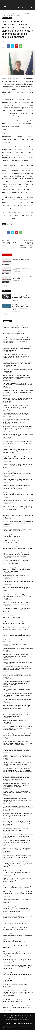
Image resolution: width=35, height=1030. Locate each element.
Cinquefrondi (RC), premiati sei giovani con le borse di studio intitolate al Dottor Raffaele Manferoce (17, 850)
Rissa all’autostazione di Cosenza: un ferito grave (18, 662)
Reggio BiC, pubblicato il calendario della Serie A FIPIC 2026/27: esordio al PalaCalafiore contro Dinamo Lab (18, 392)
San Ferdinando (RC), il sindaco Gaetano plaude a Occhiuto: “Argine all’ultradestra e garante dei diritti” (17, 466)
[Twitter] (12, 46)
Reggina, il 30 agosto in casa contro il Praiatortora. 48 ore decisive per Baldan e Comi (17, 973)
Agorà (7, 14)
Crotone (5, 1028)
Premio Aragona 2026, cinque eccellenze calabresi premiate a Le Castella (15, 829)
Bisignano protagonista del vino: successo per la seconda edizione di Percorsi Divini (18, 940)
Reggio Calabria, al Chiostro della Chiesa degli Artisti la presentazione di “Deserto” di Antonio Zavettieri (17, 458)
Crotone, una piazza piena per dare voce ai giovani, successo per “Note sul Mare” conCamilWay (16, 656)
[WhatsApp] (20, 46)
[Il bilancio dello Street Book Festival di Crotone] (6, 270)
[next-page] (5, 286)
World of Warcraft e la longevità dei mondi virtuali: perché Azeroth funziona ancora (16, 628)
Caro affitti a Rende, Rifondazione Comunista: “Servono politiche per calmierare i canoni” (17, 856)
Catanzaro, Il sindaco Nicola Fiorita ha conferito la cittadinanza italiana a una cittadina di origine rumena (18, 384)
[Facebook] (8, 46)
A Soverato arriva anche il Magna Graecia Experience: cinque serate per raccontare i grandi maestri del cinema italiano (16, 356)
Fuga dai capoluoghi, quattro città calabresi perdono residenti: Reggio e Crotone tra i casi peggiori (17, 842)
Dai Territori (9, 224)
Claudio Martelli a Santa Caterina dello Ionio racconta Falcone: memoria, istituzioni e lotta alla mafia (18, 589)
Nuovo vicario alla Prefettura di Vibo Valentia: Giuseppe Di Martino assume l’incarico (17, 763)
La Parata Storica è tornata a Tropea (14, 640)
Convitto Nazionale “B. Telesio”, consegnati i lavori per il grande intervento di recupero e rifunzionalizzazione (17, 348)
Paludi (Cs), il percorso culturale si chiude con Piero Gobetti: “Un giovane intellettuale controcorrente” (17, 880)
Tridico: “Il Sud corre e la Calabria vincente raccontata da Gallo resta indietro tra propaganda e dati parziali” (16, 407)
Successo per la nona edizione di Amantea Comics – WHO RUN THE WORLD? (16, 332)
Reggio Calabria (13, 1026)
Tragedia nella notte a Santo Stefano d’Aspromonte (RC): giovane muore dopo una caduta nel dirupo (17, 800)
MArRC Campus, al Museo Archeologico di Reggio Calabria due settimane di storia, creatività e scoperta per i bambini (16, 420)
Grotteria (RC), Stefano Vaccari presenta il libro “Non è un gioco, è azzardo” (17, 535)
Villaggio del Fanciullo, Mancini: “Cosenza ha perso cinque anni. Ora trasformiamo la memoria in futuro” (18, 901)
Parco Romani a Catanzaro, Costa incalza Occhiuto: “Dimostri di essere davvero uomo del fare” (18, 515)
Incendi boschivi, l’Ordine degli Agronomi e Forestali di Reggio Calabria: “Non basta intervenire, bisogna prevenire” (16, 487)
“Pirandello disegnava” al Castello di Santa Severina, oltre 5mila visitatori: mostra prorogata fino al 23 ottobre (18, 807)
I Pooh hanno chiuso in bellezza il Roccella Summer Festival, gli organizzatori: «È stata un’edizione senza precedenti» (16, 777)
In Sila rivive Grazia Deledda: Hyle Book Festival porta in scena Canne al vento (17, 529)
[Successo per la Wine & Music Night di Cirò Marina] (6, 279)
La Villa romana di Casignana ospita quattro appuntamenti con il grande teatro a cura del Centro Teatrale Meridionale (17, 668)
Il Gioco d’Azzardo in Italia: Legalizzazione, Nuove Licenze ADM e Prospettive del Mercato (17, 634)
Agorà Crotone (13, 14)
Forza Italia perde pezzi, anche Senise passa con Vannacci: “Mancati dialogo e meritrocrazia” (18, 922)
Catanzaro (21, 1026)
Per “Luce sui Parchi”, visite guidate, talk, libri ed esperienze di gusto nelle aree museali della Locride (18, 1007)
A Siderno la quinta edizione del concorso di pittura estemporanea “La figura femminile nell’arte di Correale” (16, 683)
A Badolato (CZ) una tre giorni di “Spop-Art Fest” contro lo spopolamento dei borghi (18, 916)
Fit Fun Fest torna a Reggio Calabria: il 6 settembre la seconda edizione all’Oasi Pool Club (16, 792)
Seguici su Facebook (27, 1023)
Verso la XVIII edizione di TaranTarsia (14, 644)
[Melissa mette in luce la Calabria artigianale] (6, 261)
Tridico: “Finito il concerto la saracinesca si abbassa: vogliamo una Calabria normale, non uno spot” (17, 756)
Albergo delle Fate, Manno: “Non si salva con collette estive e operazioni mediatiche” (17, 928)
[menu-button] (5, 7)
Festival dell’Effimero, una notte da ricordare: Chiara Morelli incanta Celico (17, 616)
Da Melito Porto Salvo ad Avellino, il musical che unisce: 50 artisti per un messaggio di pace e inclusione (18, 523)
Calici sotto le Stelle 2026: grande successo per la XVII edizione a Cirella (17, 541)
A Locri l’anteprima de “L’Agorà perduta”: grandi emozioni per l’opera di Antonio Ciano (17, 960)
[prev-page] (3, 286)
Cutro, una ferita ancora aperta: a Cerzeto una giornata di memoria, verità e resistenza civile (17, 749)
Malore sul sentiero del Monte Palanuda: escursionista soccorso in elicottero (15, 622)
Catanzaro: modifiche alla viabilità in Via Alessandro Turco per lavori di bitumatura (16, 326)
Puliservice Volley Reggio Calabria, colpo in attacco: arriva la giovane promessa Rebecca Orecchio (17, 675)
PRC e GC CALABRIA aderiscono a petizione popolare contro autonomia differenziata (16, 603)
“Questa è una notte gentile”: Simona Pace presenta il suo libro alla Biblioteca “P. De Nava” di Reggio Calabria (18, 953)
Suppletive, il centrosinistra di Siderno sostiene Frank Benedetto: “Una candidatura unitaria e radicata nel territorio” (17, 428)
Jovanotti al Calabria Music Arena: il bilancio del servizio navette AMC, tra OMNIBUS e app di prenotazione (17, 967)
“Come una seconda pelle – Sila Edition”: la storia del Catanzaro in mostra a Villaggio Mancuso (18, 694)
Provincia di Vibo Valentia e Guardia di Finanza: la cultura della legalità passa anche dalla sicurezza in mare (17, 451)
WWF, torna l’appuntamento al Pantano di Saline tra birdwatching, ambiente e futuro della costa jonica (18, 494)
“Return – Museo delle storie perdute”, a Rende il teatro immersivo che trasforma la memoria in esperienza (17, 893)
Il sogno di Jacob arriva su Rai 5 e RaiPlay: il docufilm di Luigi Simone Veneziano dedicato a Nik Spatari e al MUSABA (17, 562)
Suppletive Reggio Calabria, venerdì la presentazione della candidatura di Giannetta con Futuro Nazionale (17, 473)
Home (3, 14)
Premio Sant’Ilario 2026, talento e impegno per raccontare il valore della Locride (17, 480)
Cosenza (27, 1026)
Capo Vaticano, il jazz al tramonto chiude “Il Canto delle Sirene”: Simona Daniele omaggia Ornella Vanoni (17, 823)
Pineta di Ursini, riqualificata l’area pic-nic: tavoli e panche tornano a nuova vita (18, 1000)
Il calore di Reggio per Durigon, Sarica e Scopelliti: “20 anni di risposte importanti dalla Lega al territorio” (22, 298)
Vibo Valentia (11, 1028)
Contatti (8, 1023)
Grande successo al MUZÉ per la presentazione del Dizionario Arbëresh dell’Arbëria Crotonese (18, 547)
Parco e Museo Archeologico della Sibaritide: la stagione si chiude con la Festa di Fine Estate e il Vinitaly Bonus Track (18, 363)
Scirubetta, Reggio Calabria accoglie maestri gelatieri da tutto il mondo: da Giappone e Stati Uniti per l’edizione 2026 (17, 569)
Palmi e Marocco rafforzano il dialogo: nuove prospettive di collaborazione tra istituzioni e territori (17, 596)
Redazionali (6, 291)
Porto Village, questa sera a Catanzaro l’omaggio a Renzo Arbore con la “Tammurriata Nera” (18, 886)
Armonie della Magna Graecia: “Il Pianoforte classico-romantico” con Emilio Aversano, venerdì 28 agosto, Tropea (16, 714)
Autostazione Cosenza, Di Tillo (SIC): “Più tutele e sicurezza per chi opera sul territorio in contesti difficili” (17, 399)
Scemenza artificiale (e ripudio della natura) (16, 689)
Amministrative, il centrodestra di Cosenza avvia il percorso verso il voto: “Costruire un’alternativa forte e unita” (18, 436)
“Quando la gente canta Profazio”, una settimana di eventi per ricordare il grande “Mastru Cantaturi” (18, 815)
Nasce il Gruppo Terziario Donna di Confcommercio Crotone (9, 244)
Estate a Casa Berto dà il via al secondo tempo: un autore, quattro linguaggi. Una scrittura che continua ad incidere (17, 728)
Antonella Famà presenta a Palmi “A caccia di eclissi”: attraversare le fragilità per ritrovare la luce (17, 735)
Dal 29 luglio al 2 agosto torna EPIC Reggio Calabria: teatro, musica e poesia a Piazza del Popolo (21, 307)
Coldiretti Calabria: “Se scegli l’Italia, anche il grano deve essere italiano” (16, 576)
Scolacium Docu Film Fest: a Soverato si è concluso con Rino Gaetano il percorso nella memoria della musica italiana (16, 785)
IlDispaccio (5, 1026)
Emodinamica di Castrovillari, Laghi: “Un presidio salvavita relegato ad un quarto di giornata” (18, 835)
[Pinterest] (16, 46)
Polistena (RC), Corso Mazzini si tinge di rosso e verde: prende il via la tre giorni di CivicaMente (18, 934)
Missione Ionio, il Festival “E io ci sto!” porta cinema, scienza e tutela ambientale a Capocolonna (16, 610)
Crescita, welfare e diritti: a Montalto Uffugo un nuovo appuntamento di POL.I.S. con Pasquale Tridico (17, 443)
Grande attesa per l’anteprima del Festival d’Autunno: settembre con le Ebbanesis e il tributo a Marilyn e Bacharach (16, 377)
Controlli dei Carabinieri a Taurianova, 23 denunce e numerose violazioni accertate (16, 414)
